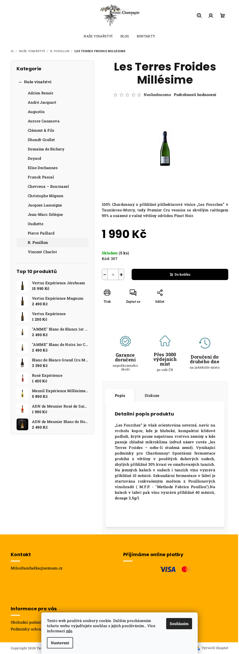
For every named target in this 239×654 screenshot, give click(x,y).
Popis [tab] (120, 395)
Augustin (36, 111)
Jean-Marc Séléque (45, 214)
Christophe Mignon (45, 195)
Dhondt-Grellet (41, 139)
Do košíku (182, 274)
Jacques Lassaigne (45, 205)
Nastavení (60, 642)
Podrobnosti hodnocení (195, 94)
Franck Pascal (41, 176)
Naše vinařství (38, 81)
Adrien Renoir (40, 92)
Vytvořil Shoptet (215, 648)
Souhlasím (179, 623)
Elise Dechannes (43, 167)
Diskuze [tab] (152, 395)
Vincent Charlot (42, 251)
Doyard (34, 158)
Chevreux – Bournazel (48, 186)
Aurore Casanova (44, 120)
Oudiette (35, 223)
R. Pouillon (38, 242)
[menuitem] (98, 36)
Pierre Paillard (41, 233)
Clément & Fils (41, 130)
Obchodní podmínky (29, 622)
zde (69, 630)
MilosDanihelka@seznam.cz (37, 567)
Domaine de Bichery (46, 148)
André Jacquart (42, 102)
